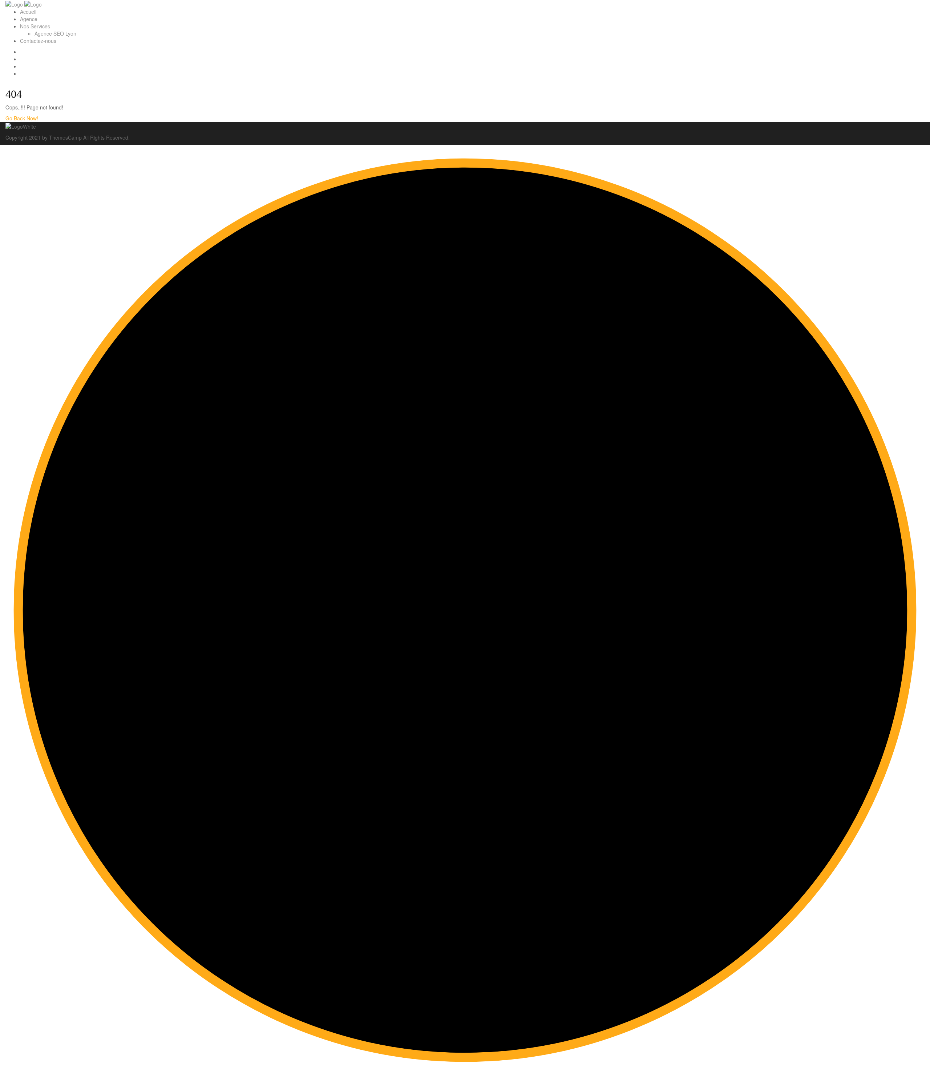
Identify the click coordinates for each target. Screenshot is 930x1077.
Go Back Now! (22, 118)
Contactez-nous (38, 40)
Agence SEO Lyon (55, 33)
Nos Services (35, 26)
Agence (28, 19)
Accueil (28, 11)
